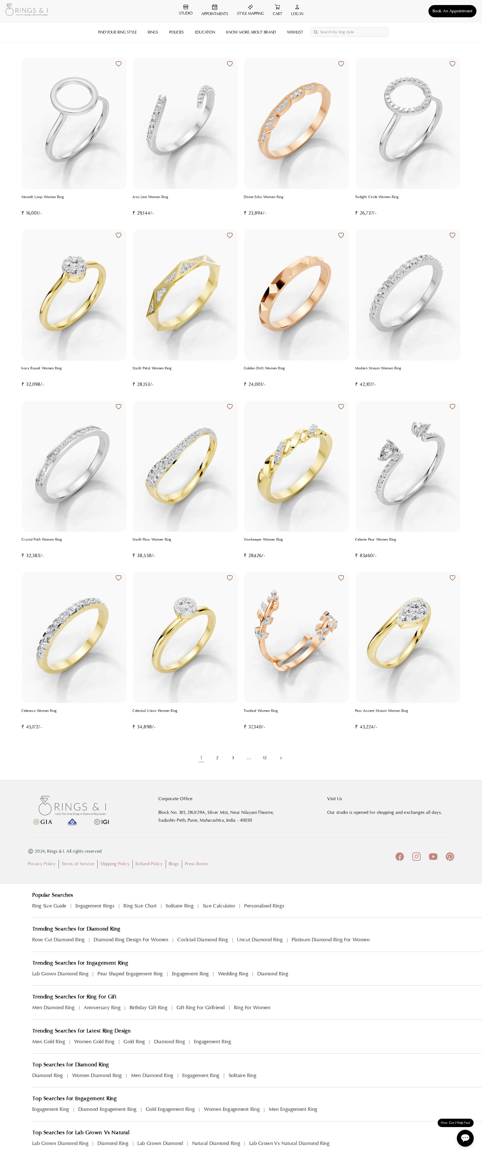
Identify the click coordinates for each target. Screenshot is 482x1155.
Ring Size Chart (140, 906)
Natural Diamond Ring (216, 1143)
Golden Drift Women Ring (264, 368)
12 (264, 758)
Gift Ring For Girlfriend (201, 1007)
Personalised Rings (264, 906)
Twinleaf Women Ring (261, 711)
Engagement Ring (190, 974)
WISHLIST (295, 32)
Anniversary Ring (102, 1007)
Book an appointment (453, 11)
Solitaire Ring (180, 906)
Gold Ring (134, 1041)
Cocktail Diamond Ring (202, 940)
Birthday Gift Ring (148, 1007)
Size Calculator (219, 906)
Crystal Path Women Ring (41, 539)
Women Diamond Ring (97, 1075)
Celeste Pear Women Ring (375, 539)
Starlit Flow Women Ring (152, 539)
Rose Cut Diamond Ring (58, 940)
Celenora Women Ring (39, 711)
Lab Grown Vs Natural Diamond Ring (289, 1143)
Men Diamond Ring (53, 1007)
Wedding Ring (233, 974)
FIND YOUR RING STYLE (117, 32)
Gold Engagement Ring (170, 1109)
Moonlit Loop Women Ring (42, 197)
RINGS (153, 32)
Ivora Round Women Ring (41, 368)
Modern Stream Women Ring (378, 368)
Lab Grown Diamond (160, 1143)
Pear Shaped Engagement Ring (130, 974)
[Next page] (280, 758)
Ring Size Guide (49, 906)
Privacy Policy (42, 864)
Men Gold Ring (48, 1041)
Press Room (196, 864)
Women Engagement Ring (232, 1109)
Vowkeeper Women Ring (263, 539)
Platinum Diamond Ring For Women (331, 940)
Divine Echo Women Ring (263, 197)
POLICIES (176, 32)
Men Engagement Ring (293, 1109)
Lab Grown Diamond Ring (60, 974)
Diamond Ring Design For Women (131, 940)
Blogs (174, 864)
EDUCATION (205, 32)
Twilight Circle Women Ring (377, 197)
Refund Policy (149, 864)
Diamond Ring (272, 974)
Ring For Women (252, 1007)
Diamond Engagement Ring (107, 1109)
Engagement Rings (95, 906)
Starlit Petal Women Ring (152, 368)
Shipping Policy (115, 864)
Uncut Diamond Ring (260, 940)
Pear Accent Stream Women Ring (381, 711)
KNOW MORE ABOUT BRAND (251, 32)
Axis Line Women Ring (150, 197)
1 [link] (201, 758)
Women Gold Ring (94, 1041)
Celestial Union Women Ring (155, 711)
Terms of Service (78, 864)
